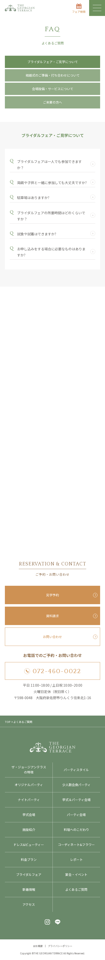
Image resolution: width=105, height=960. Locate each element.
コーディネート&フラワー (76, 844)
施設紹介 (28, 829)
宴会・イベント (76, 874)
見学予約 (52, 595)
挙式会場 (28, 814)
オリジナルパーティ (29, 784)
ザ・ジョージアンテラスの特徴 (28, 769)
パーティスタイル (76, 769)
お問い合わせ (52, 636)
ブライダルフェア (28, 874)
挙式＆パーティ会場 (76, 799)
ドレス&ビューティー (28, 844)
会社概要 (38, 946)
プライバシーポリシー (60, 946)
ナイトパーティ (29, 799)
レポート (76, 859)
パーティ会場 (76, 814)
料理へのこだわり (76, 829)
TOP (7, 722)
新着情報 (28, 889)
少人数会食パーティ (76, 784)
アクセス (28, 904)
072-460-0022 (56, 671)
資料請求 (52, 615)
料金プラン (29, 859)
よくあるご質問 (76, 889)
